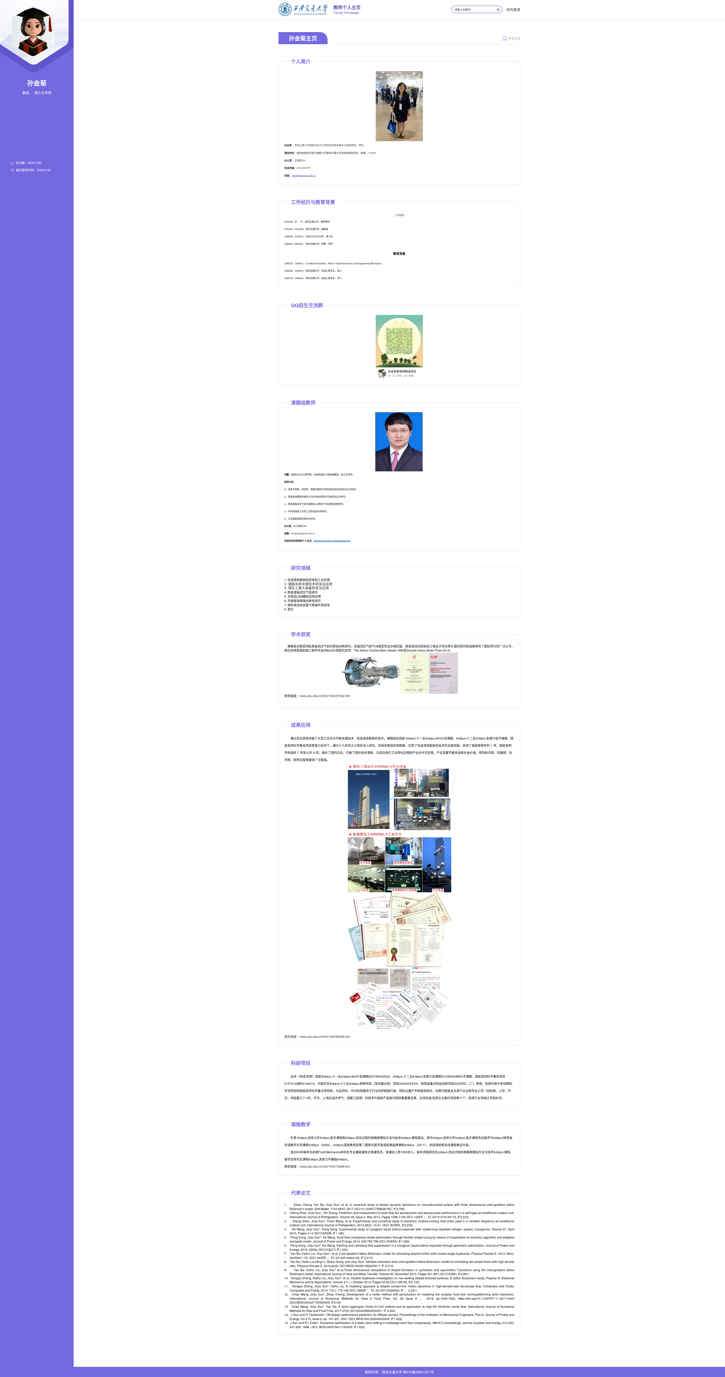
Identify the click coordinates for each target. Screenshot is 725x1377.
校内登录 (513, 9)
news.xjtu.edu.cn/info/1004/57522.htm (324, 696)
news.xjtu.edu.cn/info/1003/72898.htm (324, 1166)
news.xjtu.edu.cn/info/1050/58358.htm (324, 1036)
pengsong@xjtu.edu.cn (303, 533)
